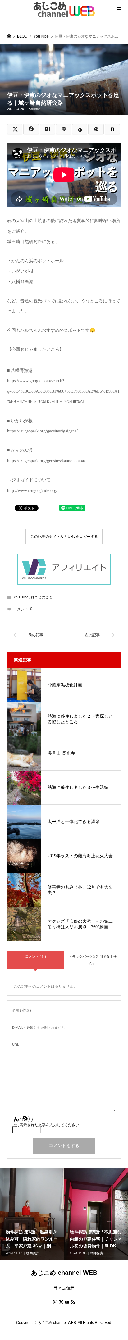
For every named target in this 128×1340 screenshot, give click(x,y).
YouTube (34, 109)
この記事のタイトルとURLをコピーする (64, 536)
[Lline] (63, 129)
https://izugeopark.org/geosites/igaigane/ (42, 431)
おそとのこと (41, 597)
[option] (32, 1214)
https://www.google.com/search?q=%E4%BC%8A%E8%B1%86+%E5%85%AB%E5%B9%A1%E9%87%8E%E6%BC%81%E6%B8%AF (63, 391)
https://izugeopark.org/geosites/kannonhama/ (46, 461)
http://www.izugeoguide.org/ (32, 490)
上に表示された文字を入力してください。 (47, 1125)
